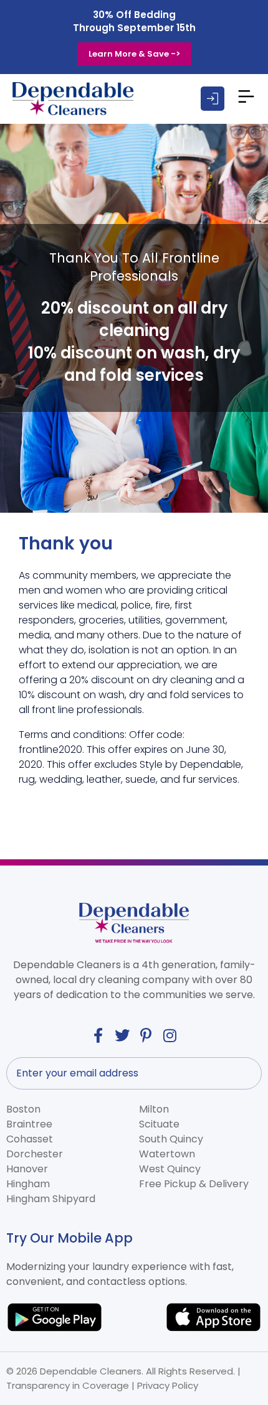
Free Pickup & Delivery (194, 1184)
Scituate (159, 1124)
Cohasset (29, 1139)
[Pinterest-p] (146, 1035)
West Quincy (170, 1169)
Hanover (27, 1169)
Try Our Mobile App (69, 1238)
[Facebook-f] (97, 1035)
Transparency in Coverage (67, 1385)
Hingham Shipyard (50, 1199)
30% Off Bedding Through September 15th (134, 21)
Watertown (167, 1154)
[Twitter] (122, 1035)
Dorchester (34, 1154)
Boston (23, 1109)
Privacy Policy (167, 1385)
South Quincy (171, 1139)
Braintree (29, 1124)
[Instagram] (170, 1035)
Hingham (28, 1184)
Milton (154, 1109)
